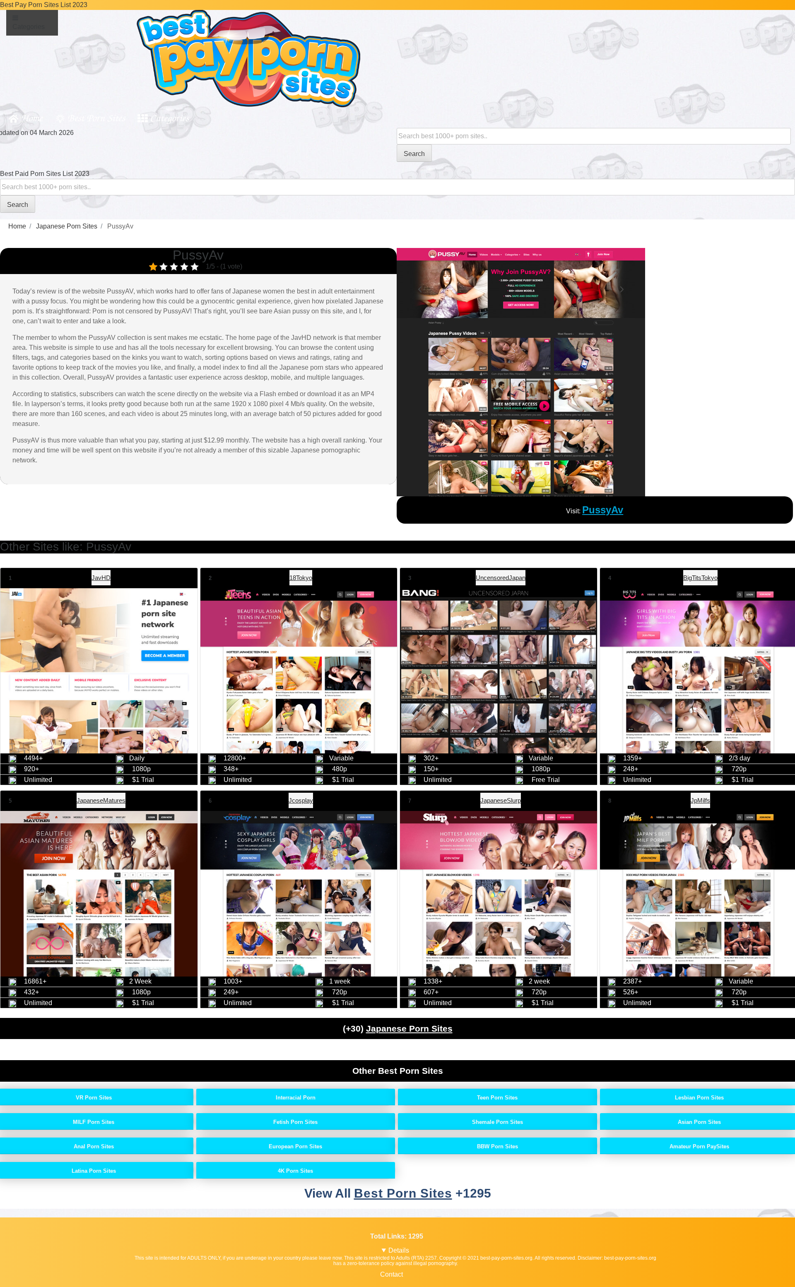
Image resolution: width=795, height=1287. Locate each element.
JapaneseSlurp (500, 800)
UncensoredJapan (500, 577)
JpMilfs (700, 800)
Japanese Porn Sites (409, 1028)
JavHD (101, 577)
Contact (391, 1274)
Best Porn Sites (96, 117)
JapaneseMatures (101, 800)
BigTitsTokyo (700, 577)
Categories (169, 117)
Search (414, 153)
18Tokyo (300, 577)
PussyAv (602, 509)
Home (32, 117)
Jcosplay (301, 800)
